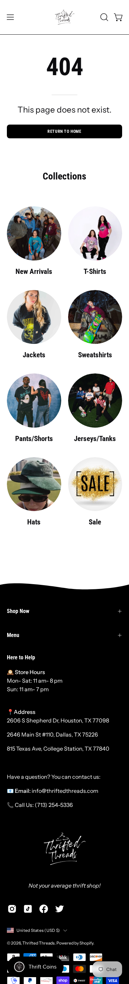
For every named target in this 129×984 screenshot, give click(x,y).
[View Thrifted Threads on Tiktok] (28, 909)
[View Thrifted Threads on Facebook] (44, 909)
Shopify (86, 943)
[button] (103, 17)
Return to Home (64, 131)
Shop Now (18, 611)
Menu (13, 635)
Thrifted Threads (38, 943)
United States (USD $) (38, 930)
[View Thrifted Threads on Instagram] (12, 909)
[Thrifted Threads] (65, 17)
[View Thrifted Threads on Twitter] (59, 909)
